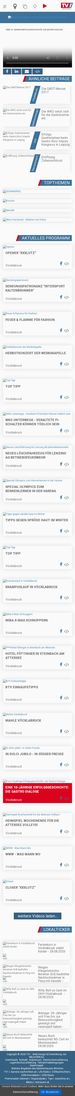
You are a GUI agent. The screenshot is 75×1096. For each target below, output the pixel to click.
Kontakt (23, 1059)
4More (29, 1082)
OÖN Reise (48, 1075)
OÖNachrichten (60, 1071)
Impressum (35, 1059)
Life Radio (44, 1071)
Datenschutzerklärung (55, 1059)
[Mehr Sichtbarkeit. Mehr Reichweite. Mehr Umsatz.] (37, 17)
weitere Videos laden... (37, 916)
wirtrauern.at (42, 1082)
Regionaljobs (38, 1078)
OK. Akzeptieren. (50, 1092)
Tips (50, 1078)
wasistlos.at (62, 1078)
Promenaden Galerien (17, 1078)
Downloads (11, 1059)
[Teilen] (27, 71)
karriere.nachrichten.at (23, 1071)
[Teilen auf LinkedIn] (16, 71)
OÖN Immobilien (30, 1075)
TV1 (6, 1071)
